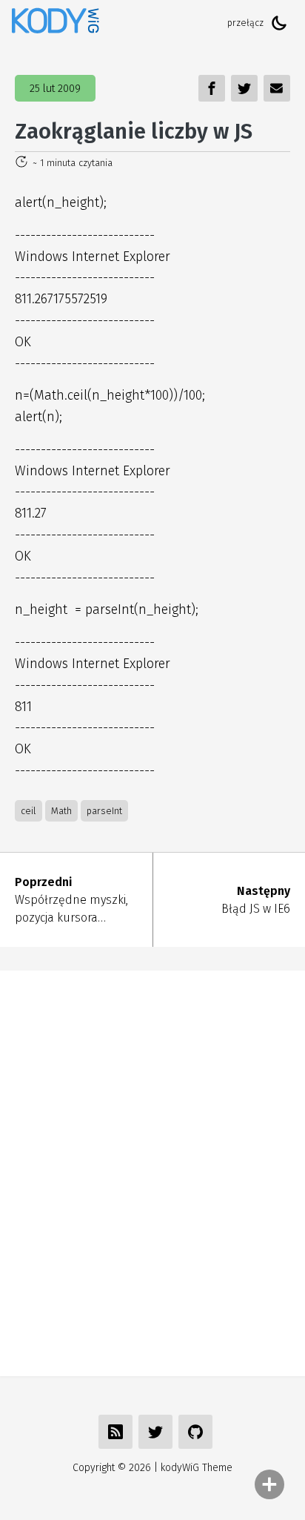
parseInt (104, 810)
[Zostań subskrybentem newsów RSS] (115, 1432)
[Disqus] (152, 1170)
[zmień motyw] (279, 23)
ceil (28, 810)
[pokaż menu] (269, 1484)
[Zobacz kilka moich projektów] (195, 1432)
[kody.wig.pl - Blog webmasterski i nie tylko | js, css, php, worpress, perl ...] (55, 22)
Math (61, 810)
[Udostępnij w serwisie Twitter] (155, 1432)
